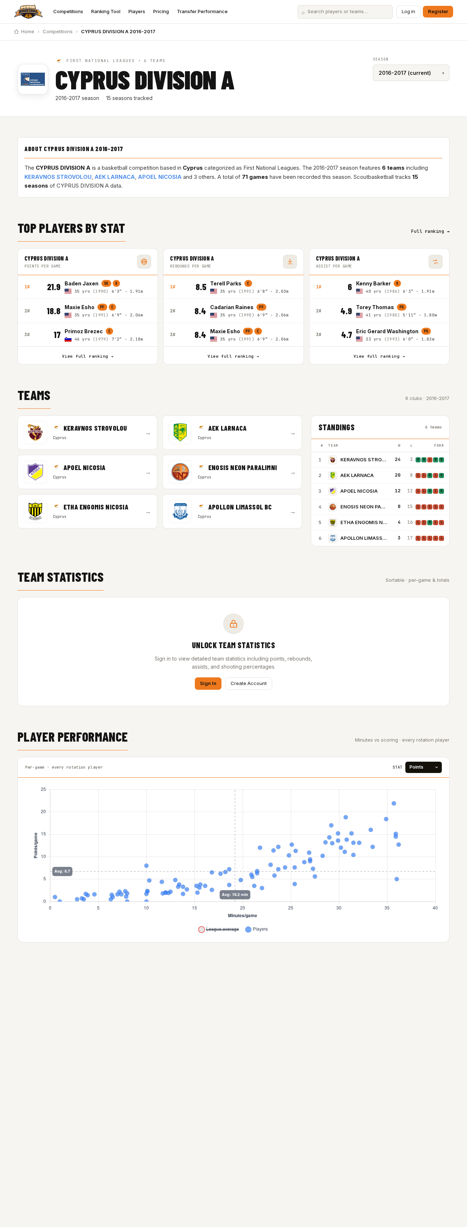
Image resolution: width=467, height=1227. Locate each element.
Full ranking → (430, 231)
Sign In (208, 683)
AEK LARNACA (114, 176)
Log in (408, 11)
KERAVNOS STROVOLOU (58, 176)
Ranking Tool (105, 11)
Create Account (249, 683)
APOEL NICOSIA (160, 176)
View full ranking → (87, 356)
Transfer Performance (202, 11)
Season (381, 59)
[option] (108, 287)
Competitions (68, 11)
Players (136, 11)
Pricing (161, 11)
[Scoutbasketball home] (28, 11)
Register (438, 11)
